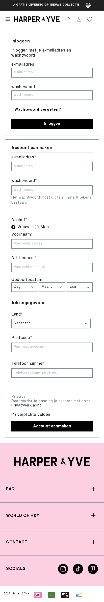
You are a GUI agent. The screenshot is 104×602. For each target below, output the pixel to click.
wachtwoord (23, 87)
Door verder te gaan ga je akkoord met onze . (50, 404)
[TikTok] (78, 571)
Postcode (21, 338)
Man (45, 227)
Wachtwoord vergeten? (38, 110)
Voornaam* (22, 235)
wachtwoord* (24, 181)
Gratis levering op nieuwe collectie (48, 5)
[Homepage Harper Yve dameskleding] (37, 19)
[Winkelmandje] (97, 19)
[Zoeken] (69, 19)
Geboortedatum (26, 280)
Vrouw (23, 227)
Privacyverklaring (26, 405)
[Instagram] (63, 571)
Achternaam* (24, 258)
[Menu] (7, 19)
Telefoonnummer (27, 364)
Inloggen (52, 124)
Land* (17, 314)
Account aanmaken (52, 426)
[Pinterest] (93, 571)
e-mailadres (22, 65)
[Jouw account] (79, 19)
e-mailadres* (23, 157)
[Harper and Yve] (52, 461)
